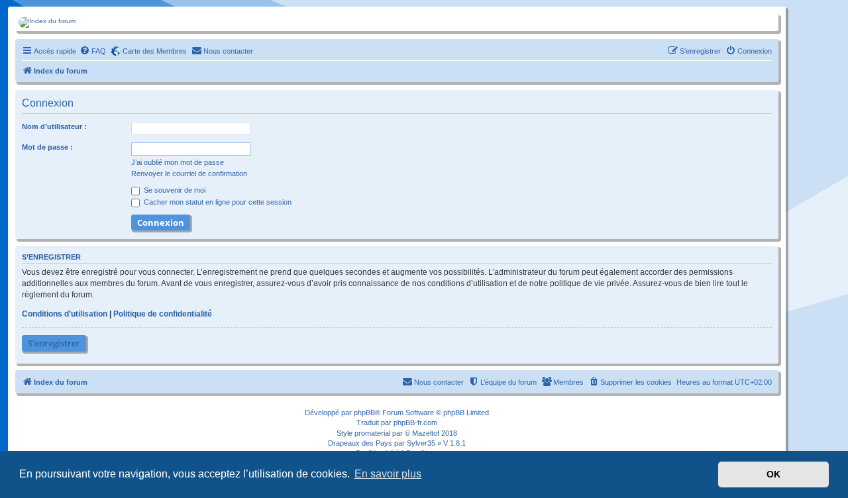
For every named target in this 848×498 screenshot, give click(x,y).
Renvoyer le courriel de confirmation (189, 173)
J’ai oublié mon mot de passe (177, 162)
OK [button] (773, 474)
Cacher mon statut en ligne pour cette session (217, 202)
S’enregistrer (54, 343)
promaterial (372, 433)
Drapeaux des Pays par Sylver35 (381, 443)
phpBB (364, 413)
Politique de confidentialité (162, 314)
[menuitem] (93, 51)
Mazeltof (425, 433)
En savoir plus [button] (387, 473)
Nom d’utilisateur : (54, 126)
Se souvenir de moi (173, 190)
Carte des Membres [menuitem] (155, 51)
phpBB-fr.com (415, 422)
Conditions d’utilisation (64, 314)
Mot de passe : (47, 147)
